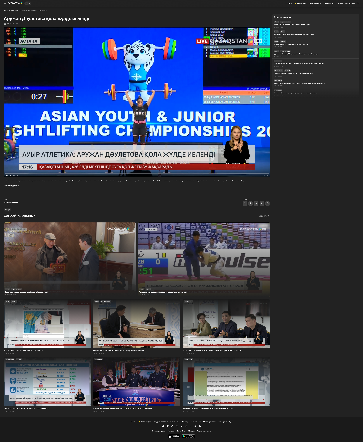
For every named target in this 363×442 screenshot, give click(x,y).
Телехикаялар (350, 3)
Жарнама (191, 431)
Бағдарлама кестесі (315, 3)
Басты (290, 3)
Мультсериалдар (209, 422)
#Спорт (7, 210)
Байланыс (171, 431)
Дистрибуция (181, 431)
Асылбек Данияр (11, 202)
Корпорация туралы (158, 431)
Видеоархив (222, 422)
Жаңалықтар (329, 3)
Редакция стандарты (204, 431)
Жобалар (339, 3)
